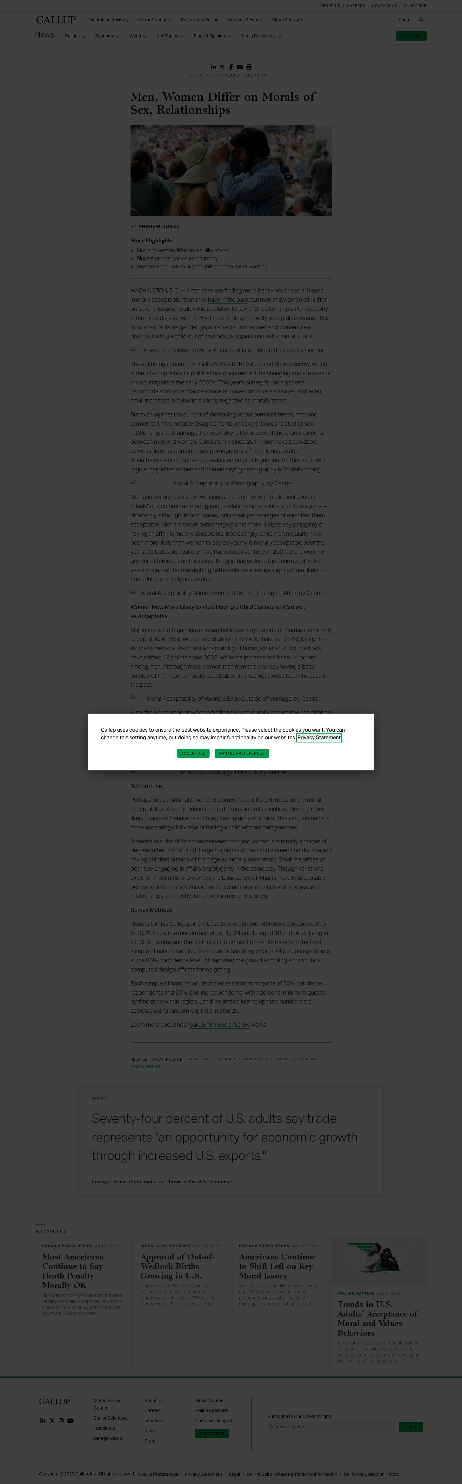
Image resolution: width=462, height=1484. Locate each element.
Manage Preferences (242, 753)
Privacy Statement (319, 737)
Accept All (193, 753)
